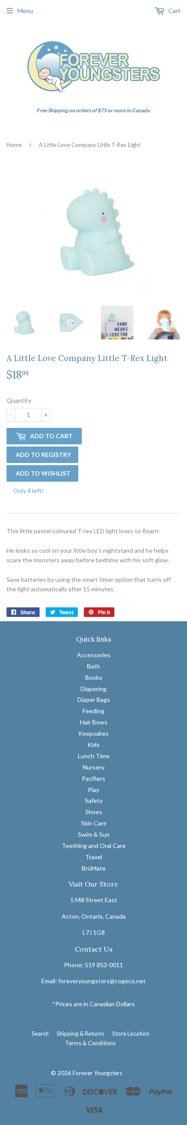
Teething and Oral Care (94, 845)
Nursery (93, 767)
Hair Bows (93, 722)
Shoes (93, 811)
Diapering (93, 688)
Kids (93, 744)
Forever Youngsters (97, 1073)
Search (40, 1033)
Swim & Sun (94, 834)
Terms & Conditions (90, 1043)
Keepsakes (93, 733)
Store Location (130, 1033)
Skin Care (94, 823)
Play (93, 789)
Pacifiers (93, 778)
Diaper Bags (93, 699)
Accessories (93, 655)
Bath (93, 666)
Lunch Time (94, 756)
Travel (93, 857)
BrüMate (94, 868)
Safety (94, 800)
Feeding (93, 710)
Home (14, 144)
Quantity (19, 400)
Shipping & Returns (80, 1033)
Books (93, 677)
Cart (173, 10)
